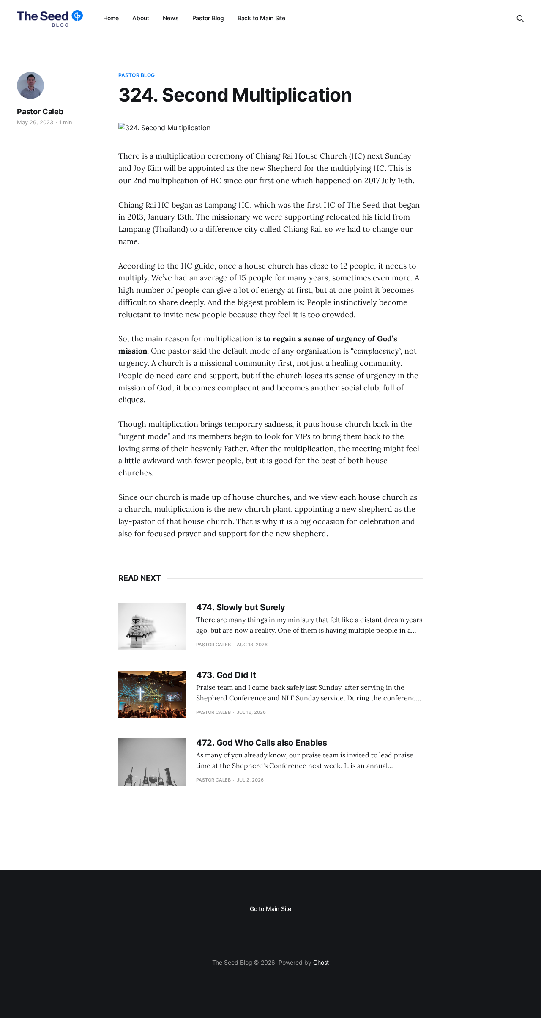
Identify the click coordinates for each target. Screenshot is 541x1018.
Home (111, 18)
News (171, 18)
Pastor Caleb (40, 111)
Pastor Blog (208, 18)
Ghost (321, 962)
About (140, 18)
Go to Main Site (271, 908)
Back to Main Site (262, 18)
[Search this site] (520, 18)
